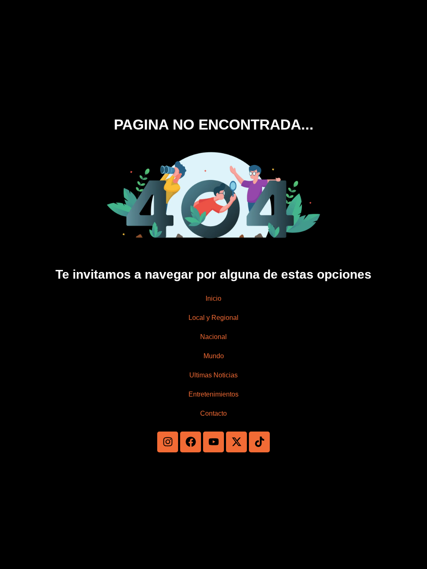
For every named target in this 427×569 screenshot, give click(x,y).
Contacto (213, 413)
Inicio (213, 298)
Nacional (213, 336)
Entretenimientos (213, 394)
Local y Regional (213, 317)
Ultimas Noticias (213, 375)
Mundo (213, 355)
